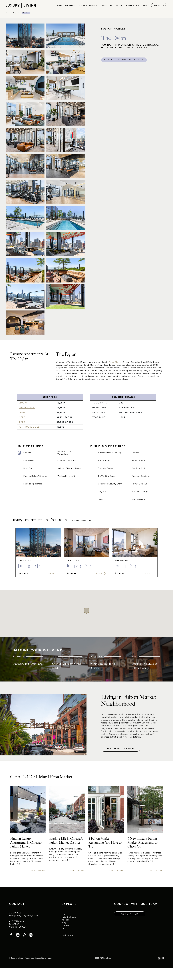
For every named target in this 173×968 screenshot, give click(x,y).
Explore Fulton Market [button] (120, 749)
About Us (66, 920)
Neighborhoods (69, 917)
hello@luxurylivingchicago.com (23, 916)
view (51, 573)
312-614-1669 (15, 913)
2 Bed (22, 417)
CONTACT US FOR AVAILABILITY (124, 60)
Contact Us (159, 5)
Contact (65, 925)
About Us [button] (107, 5)
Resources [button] (132, 5)
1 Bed (22, 412)
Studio (23, 403)
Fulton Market (115, 362)
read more (38, 871)
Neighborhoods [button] (88, 5)
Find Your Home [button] (66, 5)
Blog (119, 5)
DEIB (64, 928)
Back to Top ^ (68, 935)
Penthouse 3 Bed (29, 427)
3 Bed (22, 422)
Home (8, 13)
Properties (16, 13)
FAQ (145, 5)
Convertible (27, 408)
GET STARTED (129, 914)
